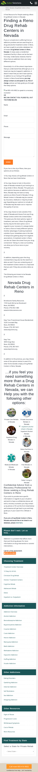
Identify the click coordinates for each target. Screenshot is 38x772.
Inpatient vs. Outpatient (12, 597)
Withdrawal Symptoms (11, 723)
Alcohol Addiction (10, 616)
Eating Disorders (9, 678)
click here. (19, 523)
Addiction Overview (10, 612)
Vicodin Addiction (10, 663)
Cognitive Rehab (9, 584)
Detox (6, 593)
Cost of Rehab (8, 727)
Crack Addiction (9, 633)
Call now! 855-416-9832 (19, 766)
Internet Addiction (10, 687)
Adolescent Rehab (10, 588)
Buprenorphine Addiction (12, 625)
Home (7, 8)
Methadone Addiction (11, 651)
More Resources (9, 732)
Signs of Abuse (9, 714)
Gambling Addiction (10, 683)
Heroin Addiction (9, 638)
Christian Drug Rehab (11, 576)
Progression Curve (10, 719)
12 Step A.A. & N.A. (10, 571)
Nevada (12, 8)
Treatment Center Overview (13, 567)
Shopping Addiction (10, 700)
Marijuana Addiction (11, 642)
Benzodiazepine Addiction (13, 620)
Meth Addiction (9, 646)
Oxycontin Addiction (11, 655)
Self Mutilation (9, 691)
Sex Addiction (8, 695)
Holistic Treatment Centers (13, 580)
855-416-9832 (10, 553)
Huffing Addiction (10, 659)
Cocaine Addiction (10, 629)
